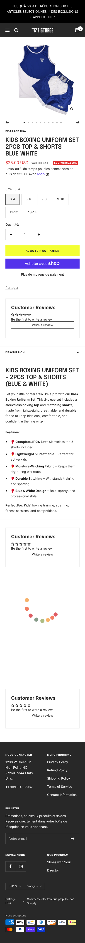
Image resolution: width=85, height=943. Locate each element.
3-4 (12, 199)
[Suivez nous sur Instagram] (21, 866)
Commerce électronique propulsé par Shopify (50, 901)
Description (15, 352)
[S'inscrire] (73, 838)
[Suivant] (78, 122)
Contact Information (62, 795)
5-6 (28, 199)
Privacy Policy (57, 762)
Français (32, 886)
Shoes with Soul (58, 862)
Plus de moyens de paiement (42, 274)
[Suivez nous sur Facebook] (10, 866)
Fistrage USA (15, 131)
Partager (11, 287)
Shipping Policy (58, 778)
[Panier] (77, 30)
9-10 (60, 199)
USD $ (12, 886)
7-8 (44, 199)
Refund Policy (57, 770)
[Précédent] (7, 122)
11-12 (14, 212)
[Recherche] (16, 30)
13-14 (32, 212)
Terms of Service (59, 786)
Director (53, 870)
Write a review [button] (42, 325)
